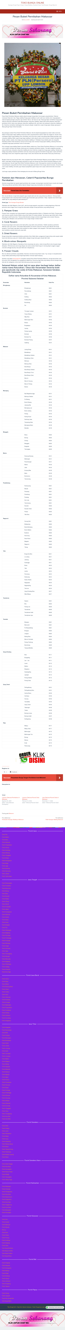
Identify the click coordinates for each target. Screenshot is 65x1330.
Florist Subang (5, 1012)
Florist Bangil (5, 1087)
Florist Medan (5, 1136)
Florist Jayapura (6, 1295)
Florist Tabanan (6, 1286)
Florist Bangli (5, 1273)
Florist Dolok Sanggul (7, 1164)
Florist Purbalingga (6, 938)
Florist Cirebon (5, 992)
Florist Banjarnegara (7, 883)
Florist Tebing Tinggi (7, 1179)
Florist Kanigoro (6, 1035)
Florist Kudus (5, 922)
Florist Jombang (6, 1048)
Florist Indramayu (6, 997)
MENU (60, 11)
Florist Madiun (5, 837)
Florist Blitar (5, 1032)
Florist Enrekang (6, 1240)
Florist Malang (5, 1064)
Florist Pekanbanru (6, 1133)
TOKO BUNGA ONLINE (32, 2)
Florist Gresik (5, 1043)
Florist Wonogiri (6, 956)
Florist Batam (5, 1146)
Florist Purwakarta (6, 1010)
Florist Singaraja (6, 1263)
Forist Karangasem (6, 1268)
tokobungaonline (17, 258)
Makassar (11, 813)
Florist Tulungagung (7, 1113)
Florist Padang (5, 1128)
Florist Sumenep (6, 1106)
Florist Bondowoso (6, 1040)
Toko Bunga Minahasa (7, 1248)
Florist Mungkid (6, 925)
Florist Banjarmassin (7, 1197)
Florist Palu (5, 1219)
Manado (22, 202)
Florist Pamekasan (6, 1082)
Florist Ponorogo (6, 1090)
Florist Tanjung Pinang (7, 1149)
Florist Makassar (6, 1224)
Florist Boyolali (5, 896)
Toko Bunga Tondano (7, 1253)
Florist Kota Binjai (6, 1166)
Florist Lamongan (6, 1053)
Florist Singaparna (6, 1020)
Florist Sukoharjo (6, 850)
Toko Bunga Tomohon (7, 1251)
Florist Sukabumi (6, 1015)
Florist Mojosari (6, 1072)
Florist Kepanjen (6, 1066)
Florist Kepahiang (6, 1141)
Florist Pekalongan (6, 930)
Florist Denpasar (6, 1265)
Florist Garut (5, 994)
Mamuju (4, 1230)
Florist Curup (5, 1139)
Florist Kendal (5, 917)
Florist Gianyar (5, 1278)
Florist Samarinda (6, 1194)
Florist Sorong (5, 1293)
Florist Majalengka (6, 1005)
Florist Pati (4, 834)
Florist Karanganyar (7, 860)
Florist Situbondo (6, 1103)
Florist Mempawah (6, 1210)
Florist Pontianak (6, 1189)
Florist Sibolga (5, 1174)
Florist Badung (5, 1270)
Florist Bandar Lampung (8, 1154)
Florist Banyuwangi (6, 1030)
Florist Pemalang (6, 935)
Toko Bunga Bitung (6, 1256)
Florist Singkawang (6, 1199)
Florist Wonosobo (6, 959)
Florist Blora (5, 839)
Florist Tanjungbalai (7, 1177)
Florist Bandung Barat (7, 986)
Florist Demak (5, 904)
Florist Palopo (5, 1235)
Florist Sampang (6, 1098)
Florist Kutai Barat (6, 1207)
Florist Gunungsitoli (7, 1169)
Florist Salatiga (5, 966)
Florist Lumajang (6, 1056)
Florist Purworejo (6, 940)
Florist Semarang (6, 871)
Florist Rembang (6, 943)
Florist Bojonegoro (6, 1038)
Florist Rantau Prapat (7, 1171)
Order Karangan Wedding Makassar (54, 818)
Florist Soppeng (6, 1243)
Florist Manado (5, 1227)
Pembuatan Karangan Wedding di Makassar (13, 818)
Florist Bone (5, 1232)
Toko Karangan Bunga (14, 202)
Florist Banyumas (6, 888)
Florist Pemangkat (6, 1212)
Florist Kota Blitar (6, 1119)
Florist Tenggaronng (7, 1204)
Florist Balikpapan (6, 1186)
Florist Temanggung (7, 953)
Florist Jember (5, 1045)
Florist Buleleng (6, 1276)
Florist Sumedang (6, 1018)
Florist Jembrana (6, 1281)
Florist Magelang (6, 933)
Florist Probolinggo (6, 1092)
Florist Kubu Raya (6, 1202)
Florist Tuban (5, 1111)
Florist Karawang (6, 999)
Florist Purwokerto (6, 885)
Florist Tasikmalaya (7, 876)
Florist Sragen (5, 946)
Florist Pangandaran (7, 845)
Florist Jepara (5, 909)
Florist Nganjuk (5, 1074)
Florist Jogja (5, 866)
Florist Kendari (5, 1222)
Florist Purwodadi (6, 906)
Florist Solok (5, 1125)
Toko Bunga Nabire (6, 1301)
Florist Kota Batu (6, 1116)
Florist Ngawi (5, 1077)
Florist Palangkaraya (7, 1191)
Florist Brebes (5, 858)
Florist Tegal (5, 951)
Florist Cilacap (5, 847)
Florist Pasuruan (6, 1085)
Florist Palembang (6, 1152)
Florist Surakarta (6, 969)
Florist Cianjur (5, 989)
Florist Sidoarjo (5, 1100)
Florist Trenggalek (6, 855)
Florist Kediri (5, 1051)
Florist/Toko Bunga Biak (8, 1298)
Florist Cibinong (6, 853)
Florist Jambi (5, 1131)
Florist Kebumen (6, 842)
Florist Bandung (6, 868)
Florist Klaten (5, 919)
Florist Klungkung (6, 1283)
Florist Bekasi (5, 984)
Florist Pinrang (5, 1237)
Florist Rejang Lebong (7, 1144)
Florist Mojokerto (6, 1069)
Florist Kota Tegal (6, 972)
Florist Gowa (5, 1245)
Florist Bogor (5, 863)
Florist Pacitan (5, 1079)
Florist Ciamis (5, 979)
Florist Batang (5, 891)
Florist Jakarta (5, 873)
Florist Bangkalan (6, 1027)
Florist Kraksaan (6, 1095)
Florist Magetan (6, 1061)
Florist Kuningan (6, 1002)
